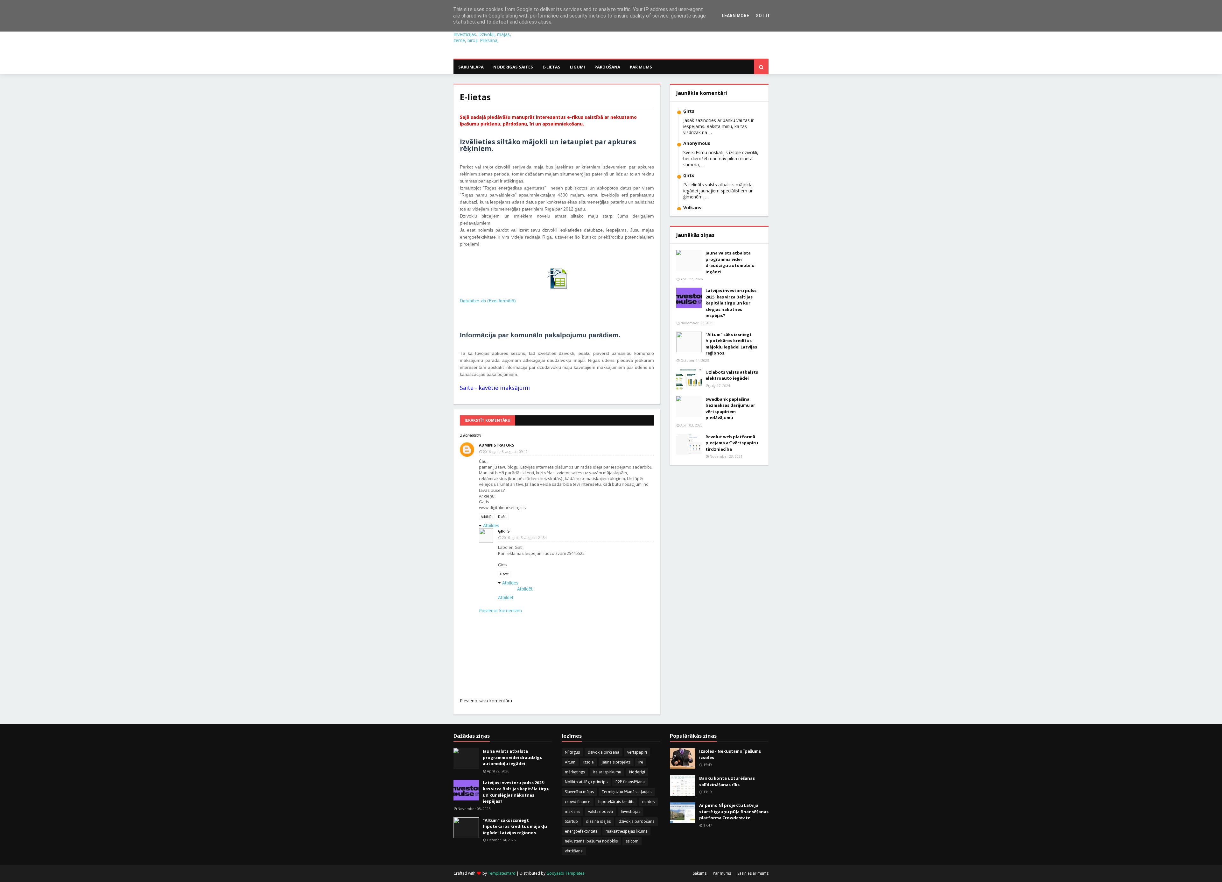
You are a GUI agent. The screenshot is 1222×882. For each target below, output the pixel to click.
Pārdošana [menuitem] (607, 67)
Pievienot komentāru (500, 610)
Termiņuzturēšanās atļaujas (626, 791)
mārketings (575, 772)
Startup (571, 821)
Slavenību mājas (579, 791)
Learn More (735, 15)
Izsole (588, 762)
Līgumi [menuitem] (577, 67)
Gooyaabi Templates (565, 873)
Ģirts (503, 531)
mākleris (572, 811)
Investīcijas (630, 811)
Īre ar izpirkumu (607, 772)
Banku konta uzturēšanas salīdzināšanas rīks (727, 781)
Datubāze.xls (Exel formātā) (488, 300)
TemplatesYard (502, 873)
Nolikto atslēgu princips (586, 782)
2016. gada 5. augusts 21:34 (524, 537)
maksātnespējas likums (626, 831)
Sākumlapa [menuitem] (471, 67)
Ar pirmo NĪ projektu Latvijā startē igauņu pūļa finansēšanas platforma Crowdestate (734, 811)
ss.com (632, 841)
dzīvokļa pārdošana (637, 821)
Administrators (496, 445)
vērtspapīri (637, 752)
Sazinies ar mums (753, 873)
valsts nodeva (600, 811)
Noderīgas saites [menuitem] (513, 67)
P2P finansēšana (630, 782)
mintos (648, 801)
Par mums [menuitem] (641, 67)
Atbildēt (487, 516)
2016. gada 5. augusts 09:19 (505, 451)
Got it (762, 15)
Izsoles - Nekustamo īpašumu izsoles (730, 754)
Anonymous (696, 143)
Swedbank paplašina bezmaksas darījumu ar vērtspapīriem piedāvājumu (730, 408)
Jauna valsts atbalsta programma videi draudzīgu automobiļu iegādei (730, 262)
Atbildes (491, 525)
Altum (570, 762)
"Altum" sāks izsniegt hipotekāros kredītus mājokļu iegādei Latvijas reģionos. (731, 344)
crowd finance (577, 801)
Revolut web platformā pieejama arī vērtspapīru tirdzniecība (732, 443)
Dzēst (502, 516)
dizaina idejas (598, 821)
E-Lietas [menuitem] (551, 67)
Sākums (699, 873)
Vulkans (692, 207)
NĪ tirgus (572, 752)
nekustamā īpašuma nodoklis (591, 841)
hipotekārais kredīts (616, 801)
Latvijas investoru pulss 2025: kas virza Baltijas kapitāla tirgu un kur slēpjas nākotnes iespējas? (731, 303)
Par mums (722, 873)
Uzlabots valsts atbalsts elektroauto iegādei (732, 375)
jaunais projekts (616, 762)
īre (640, 762)
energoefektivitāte (581, 831)
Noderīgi (637, 772)
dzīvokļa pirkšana (603, 752)
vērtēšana (574, 851)
